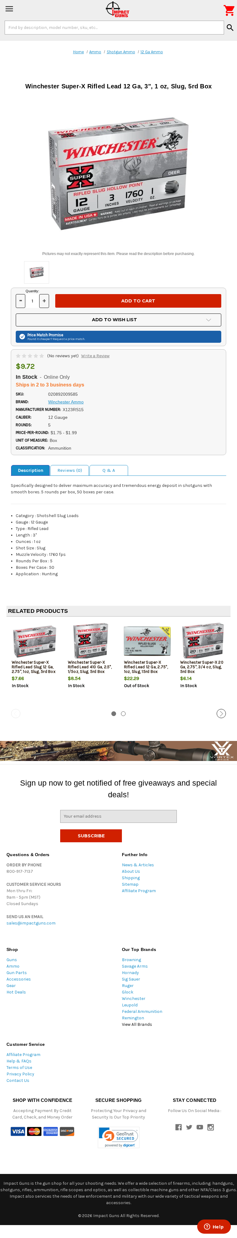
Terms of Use (19, 1067)
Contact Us (17, 1080)
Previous (15, 713)
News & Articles (138, 865)
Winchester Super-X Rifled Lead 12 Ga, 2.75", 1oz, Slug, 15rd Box (146, 667)
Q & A (108, 470)
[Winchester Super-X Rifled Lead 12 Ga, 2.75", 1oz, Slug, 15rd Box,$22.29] (147, 641)
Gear (11, 985)
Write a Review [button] (95, 355)
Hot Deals (16, 992)
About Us (131, 871)
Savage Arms (135, 966)
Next (221, 713)
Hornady (130, 972)
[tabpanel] (34, 665)
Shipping (131, 877)
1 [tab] (113, 713)
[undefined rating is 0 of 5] (30, 355)
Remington (133, 1018)
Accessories (18, 979)
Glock (127, 992)
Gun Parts (16, 972)
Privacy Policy (20, 1074)
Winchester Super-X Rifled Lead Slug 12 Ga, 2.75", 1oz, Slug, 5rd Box (34, 667)
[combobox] (114, 27)
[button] (118, 1137)
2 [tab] (123, 713)
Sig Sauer (131, 979)
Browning (131, 959)
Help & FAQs (18, 1061)
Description (30, 470)
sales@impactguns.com (31, 923)
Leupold (130, 1005)
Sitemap (130, 884)
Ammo (12, 966)
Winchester (133, 998)
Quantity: (32, 291)
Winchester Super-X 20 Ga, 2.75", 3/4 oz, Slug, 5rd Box (201, 667)
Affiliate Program (139, 890)
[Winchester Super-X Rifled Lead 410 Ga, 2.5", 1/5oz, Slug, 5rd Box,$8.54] (90, 641)
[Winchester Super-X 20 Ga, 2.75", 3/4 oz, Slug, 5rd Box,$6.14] (203, 641)
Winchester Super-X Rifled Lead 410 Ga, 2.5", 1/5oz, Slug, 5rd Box (90, 667)
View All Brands (137, 1024)
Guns (11, 959)
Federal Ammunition (142, 1011)
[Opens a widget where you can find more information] (214, 1227)
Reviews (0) (69, 470)
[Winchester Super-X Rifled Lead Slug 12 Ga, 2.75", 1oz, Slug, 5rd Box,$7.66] (34, 641)
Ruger (128, 985)
